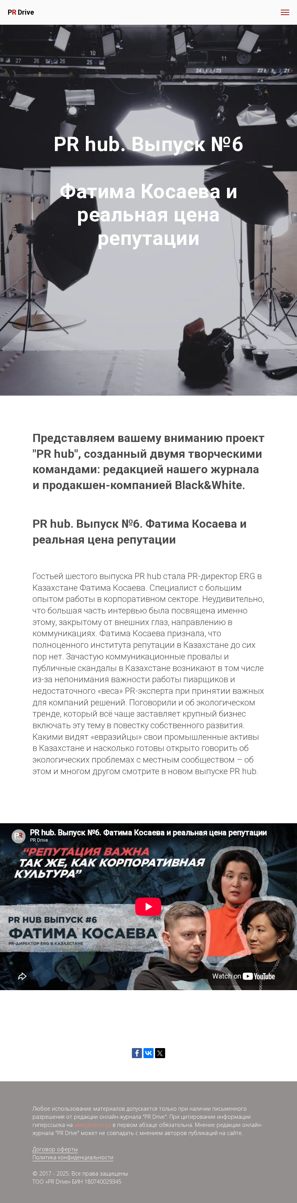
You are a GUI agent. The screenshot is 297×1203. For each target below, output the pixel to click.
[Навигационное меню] (285, 12)
